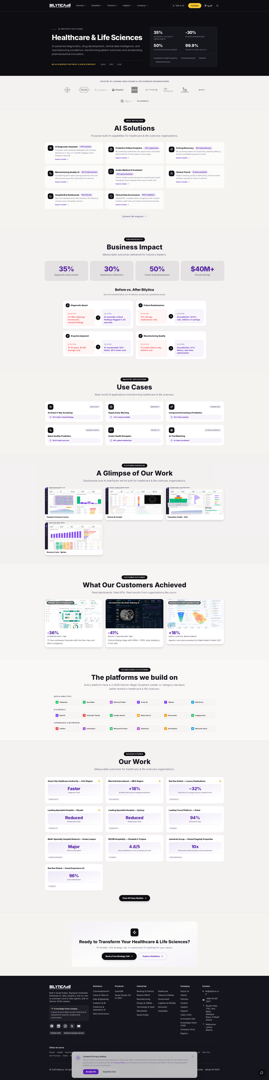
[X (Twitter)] (72, 1026)
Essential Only (109, 1071)
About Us (184, 991)
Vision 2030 (186, 1015)
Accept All (91, 1071)
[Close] (193, 1056)
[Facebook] (51, 1026)
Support (184, 1011)
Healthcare (163, 991)
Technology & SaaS (146, 1007)
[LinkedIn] (58, 1026)
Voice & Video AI (100, 995)
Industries (95, 5)
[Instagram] (65, 1026)
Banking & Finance (145, 991)
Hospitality (163, 1011)
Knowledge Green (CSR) (188, 1024)
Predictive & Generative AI (99, 1008)
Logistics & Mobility (167, 1003)
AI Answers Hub (187, 1019)
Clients (183, 995)
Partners (184, 999)
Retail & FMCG (143, 995)
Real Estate (142, 1011)
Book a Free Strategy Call (117, 956)
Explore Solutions (151, 956)
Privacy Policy (119, 1062)
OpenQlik (119, 991)
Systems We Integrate (132, 216)
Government (163, 999)
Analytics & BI (99, 1003)
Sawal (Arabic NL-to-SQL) (123, 996)
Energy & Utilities (144, 1003)
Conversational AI (101, 991)
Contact (195, 5)
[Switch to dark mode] (217, 5)
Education (162, 1007)
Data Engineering (101, 999)
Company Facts (187, 1029)
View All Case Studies (132, 898)
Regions (184, 1033)
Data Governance (101, 1013)
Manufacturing (143, 999)
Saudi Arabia (143, 1015)
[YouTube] (78, 1026)
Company (141, 5)
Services (80, 5)
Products (111, 5)
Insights (126, 5)
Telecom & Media (166, 995)
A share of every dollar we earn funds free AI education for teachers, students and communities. (68, 1013)
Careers (184, 1003)
